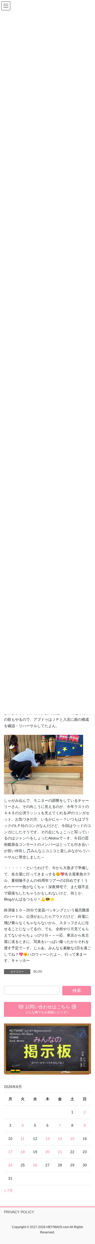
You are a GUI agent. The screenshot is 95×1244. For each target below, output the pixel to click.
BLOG (38, 971)
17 (10, 1152)
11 (23, 1138)
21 (60, 1152)
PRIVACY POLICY (19, 1212)
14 (60, 1138)
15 (72, 1138)
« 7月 (8, 1190)
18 (23, 1152)
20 (47, 1152)
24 (10, 1165)
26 (35, 1165)
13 (47, 1138)
